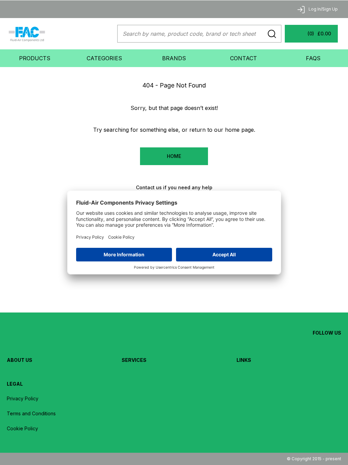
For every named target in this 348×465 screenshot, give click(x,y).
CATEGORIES (104, 58)
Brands (174, 58)
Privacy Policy (22, 398)
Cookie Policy (22, 428)
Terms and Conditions (31, 413)
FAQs (313, 58)
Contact (243, 58)
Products (34, 58)
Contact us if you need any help (174, 187)
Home (174, 156)
